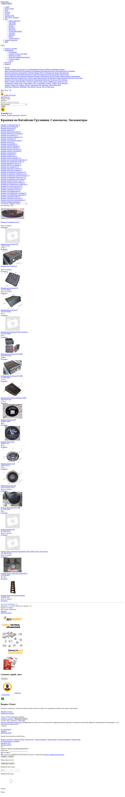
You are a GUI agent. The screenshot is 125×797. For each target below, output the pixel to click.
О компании (13, 52)
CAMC (7, 7)
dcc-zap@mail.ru (6, 729)
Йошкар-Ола (50, 73)
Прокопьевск (38, 80)
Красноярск (56, 74)
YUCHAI (12, 33)
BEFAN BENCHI (14, 21)
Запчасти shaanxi (40, 739)
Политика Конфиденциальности (11, 722)
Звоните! (4, 611)
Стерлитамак (27, 83)
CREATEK (12, 23)
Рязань (7, 81)
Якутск (44, 87)
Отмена (11, 756)
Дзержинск (14, 73)
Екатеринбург (23, 73)
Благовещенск (55, 69)
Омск (77, 78)
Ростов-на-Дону (56, 80)
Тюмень (21, 85)
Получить (4, 678)
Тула (17, 85)
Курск (67, 74)
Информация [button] (9, 50)
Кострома (41, 74)
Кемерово (13, 74)
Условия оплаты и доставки (18, 54)
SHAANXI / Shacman (12, 17)
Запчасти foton (52, 739)
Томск (13, 85)
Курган (62, 74)
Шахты (33, 87)
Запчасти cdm (75, 739)
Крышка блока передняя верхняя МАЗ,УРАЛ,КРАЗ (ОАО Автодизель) (24, 551)
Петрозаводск (29, 80)
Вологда (65, 71)
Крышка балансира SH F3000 (10, 507)
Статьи (11, 61)
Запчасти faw (29, 739)
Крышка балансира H (8, 464)
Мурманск (36, 76)
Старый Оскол (18, 83)
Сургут (34, 83)
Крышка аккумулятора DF (9, 244)
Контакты (8, 62)
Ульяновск (34, 85)
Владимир (44, 71)
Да (10, 90)
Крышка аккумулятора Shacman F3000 (13, 398)
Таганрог (48, 83)
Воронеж (72, 71)
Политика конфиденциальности (19, 57)
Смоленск (60, 81)
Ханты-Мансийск (55, 85)
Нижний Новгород (11, 78)
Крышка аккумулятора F (9, 266)
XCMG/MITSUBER (15, 31)
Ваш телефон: (5, 752)
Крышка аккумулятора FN (9, 288)
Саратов (35, 81)
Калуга (7, 74)
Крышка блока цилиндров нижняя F (13, 595)
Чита (29, 87)
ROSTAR (12, 28)
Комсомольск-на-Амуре (29, 74)
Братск (62, 69)
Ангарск (7, 69)
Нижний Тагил (23, 78)
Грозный (7, 73)
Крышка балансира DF (8, 420)
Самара (11, 81)
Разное (11, 37)
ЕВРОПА (12, 35)
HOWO (7, 14)
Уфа (39, 85)
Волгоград (51, 71)
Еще (6, 19)
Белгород (42, 69)
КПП (6, 42)
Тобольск (65, 83)
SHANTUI (12, 30)
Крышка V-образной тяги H (10, 222)
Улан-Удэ (28, 85)
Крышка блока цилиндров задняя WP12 (14, 573)
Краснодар (47, 74)
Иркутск (43, 73)
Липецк (7, 76)
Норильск (71, 78)
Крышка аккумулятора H (9, 310)
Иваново (31, 73)
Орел (81, 78)
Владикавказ (36, 71)
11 (14, 604)
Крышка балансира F (8, 442)
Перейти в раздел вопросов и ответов (7, 712)
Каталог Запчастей (11, 40)
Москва (30, 76)
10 (12, 604)
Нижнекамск (75, 76)
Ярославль (50, 87)
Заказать (4, 756)
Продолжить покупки (21, 719)
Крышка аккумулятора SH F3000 (12, 376)
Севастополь (42, 81)
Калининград (64, 73)
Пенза (17, 80)
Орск (13, 80)
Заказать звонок (6, 745)
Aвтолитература (14, 38)
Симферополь (52, 81)
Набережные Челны (47, 76)
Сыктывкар (41, 83)
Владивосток (27, 71)
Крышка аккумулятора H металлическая (14, 332)
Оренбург (8, 80)
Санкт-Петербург (20, 81)
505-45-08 (9, 95)
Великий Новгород (16, 71)
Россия (7, 67)
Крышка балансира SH (8, 485)
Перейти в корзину (7, 719)
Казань (57, 73)
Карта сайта (5, 1)
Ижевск (37, 73)
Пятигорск (46, 80)
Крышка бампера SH (8, 529)
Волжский (59, 71)
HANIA (11, 26)
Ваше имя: (4, 750)
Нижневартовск (65, 76)
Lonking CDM (9, 16)
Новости (7, 64)
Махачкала (23, 76)
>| (17, 604)
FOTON (7, 12)
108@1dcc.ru (5, 97)
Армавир (14, 69)
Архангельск (21, 69)
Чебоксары (8, 87)
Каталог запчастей (13, 115)
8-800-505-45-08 (6, 613)
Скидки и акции (14, 59)
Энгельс (39, 87)
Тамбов (54, 83)
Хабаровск (45, 85)
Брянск (7, 71)
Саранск (29, 81)
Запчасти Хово (19, 739)
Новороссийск (42, 78)
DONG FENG (9, 9)
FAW (6, 10)
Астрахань (29, 69)
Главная (3, 115)
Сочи (65, 81)
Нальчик (57, 76)
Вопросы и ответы (15, 55)
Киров (19, 74)
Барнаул (36, 69)
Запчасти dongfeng (64, 739)
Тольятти (8, 85)
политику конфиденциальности (53, 754)
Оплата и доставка (11, 48)
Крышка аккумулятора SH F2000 (12, 354)
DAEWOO (12, 24)
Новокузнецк (32, 78)
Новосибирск (52, 78)
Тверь (59, 83)
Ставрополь (9, 83)
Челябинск (15, 87)
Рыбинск (65, 80)
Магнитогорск (15, 76)
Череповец (23, 87)
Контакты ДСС (6, 743)
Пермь (22, 80)
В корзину (4, 227)
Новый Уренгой (62, 78)
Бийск (48, 69)
